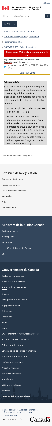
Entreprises (7, 311)
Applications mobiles (28, 409)
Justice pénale (8, 236)
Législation (34, 36)
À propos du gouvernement (14, 287)
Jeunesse (6, 390)
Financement (8, 242)
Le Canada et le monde (12, 362)
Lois (3, 253)
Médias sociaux (9, 409)
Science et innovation (11, 373)
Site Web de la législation (15, 36)
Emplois (5, 294)
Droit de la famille (10, 231)
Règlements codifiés (13, 42)
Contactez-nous (9, 207)
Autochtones (8, 379)
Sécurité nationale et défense (15, 339)
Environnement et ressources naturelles (20, 333)
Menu (10, 24)
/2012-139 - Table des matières (20, 47)
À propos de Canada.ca (14, 412)
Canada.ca (6, 31)
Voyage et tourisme (11, 305)
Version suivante (27, 73)
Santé (4, 322)
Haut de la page (9, 419)
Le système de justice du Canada (16, 248)
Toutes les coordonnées (13, 276)
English (47, 2)
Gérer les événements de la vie (16, 396)
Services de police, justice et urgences (19, 351)
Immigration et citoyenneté (14, 299)
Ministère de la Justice (24, 31)
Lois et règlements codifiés (14, 190)
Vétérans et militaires (11, 385)
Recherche (6, 196)
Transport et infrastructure (14, 356)
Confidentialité (10, 415)
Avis (30, 412)
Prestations (7, 316)
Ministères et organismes (13, 281)
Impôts (5, 328)
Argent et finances (10, 368)
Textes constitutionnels (12, 179)
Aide (4, 202)
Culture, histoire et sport (13, 345)
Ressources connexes (12, 185)
